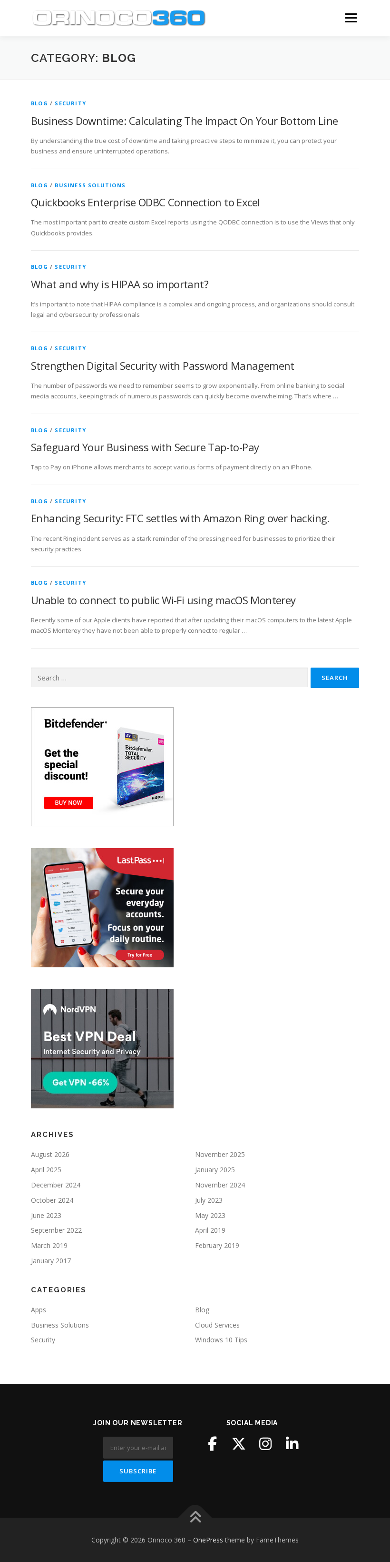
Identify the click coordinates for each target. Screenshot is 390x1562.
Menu (350, 17)
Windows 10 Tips (221, 1339)
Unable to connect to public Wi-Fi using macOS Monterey (163, 600)
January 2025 (215, 1169)
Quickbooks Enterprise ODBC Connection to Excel (145, 202)
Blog (39, 103)
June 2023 (46, 1215)
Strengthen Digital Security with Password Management (162, 365)
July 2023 (209, 1200)
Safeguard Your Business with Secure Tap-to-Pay (145, 447)
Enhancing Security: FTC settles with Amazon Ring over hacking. (180, 518)
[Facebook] (212, 1444)
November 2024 (220, 1184)
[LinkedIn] (292, 1444)
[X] (239, 1444)
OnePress (208, 1539)
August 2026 (50, 1154)
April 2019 (210, 1230)
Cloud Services (217, 1324)
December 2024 (55, 1184)
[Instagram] (265, 1444)
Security (70, 103)
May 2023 (210, 1215)
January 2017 (51, 1260)
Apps (38, 1309)
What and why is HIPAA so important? (119, 284)
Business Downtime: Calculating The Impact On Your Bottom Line (184, 120)
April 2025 (46, 1169)
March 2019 (49, 1245)
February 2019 (217, 1245)
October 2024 (52, 1200)
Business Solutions (90, 185)
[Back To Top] (195, 1517)
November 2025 (220, 1154)
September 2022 (56, 1230)
